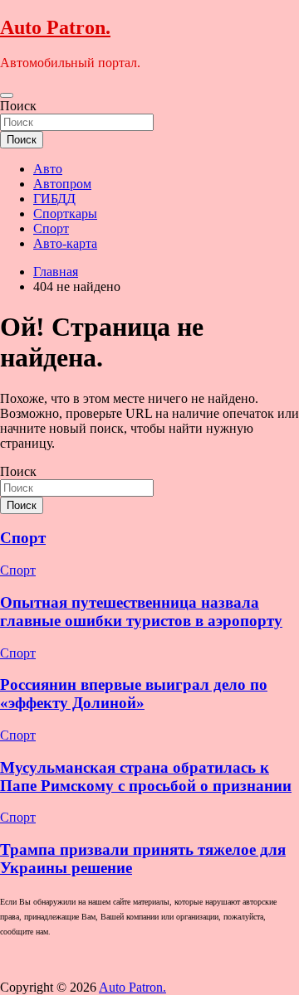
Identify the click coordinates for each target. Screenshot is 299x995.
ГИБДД (54, 199)
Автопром (62, 184)
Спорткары (65, 213)
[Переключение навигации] (6, 95)
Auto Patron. (55, 27)
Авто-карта (65, 243)
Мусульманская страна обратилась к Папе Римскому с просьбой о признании (146, 776)
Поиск (18, 106)
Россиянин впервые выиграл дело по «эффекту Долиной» (133, 693)
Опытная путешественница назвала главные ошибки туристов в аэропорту (141, 611)
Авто (47, 169)
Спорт (51, 228)
